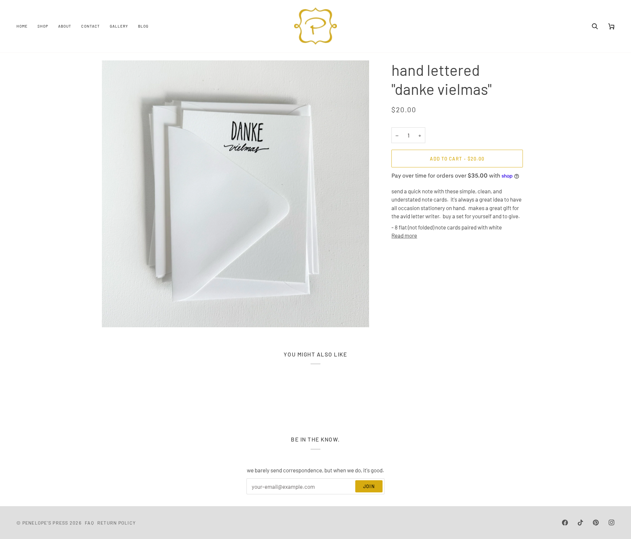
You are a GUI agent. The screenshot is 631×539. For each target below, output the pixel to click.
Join (369, 486)
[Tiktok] (580, 523)
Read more (404, 235)
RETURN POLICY (116, 523)
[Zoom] (114, 315)
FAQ (89, 523)
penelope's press (45, 523)
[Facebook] (565, 523)
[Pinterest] (596, 523)
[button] (43, 26)
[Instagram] (612, 523)
